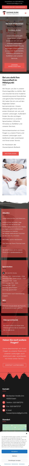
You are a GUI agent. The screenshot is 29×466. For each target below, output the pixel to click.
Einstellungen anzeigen (14, 460)
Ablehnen (14, 456)
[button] (26, 433)
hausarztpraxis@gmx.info (14, 3)
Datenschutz (7, 463)
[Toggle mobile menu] (26, 13)
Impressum (22, 463)
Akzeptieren (14, 451)
